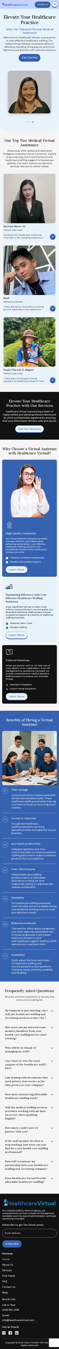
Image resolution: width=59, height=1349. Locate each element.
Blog (5, 1292)
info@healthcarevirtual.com (18, 1320)
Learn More (16, 569)
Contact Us (42, 4)
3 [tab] (30, 122)
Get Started (29, 57)
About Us (7, 1264)
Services (7, 1270)
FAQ (4, 1281)
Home (5, 1259)
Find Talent (8, 1276)
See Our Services (29, 429)
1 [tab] (26, 122)
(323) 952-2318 (10, 1310)
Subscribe (12, 1243)
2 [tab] (28, 122)
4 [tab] (33, 122)
